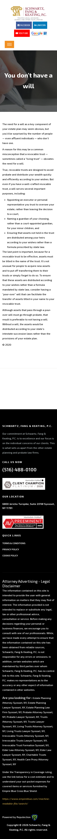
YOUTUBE (23, 33)
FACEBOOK (24, 25)
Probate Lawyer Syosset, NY (23, 716)
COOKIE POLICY (10, 555)
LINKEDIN (41, 25)
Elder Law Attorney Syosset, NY (20, 749)
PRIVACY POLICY (10, 549)
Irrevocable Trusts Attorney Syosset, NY (25, 735)
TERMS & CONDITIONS (13, 543)
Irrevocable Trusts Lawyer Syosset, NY (24, 740)
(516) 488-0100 (19, 469)
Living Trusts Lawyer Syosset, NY (26, 731)
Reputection (24, 817)
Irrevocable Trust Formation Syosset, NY (25, 745)
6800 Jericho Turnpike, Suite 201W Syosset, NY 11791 (28, 505)
